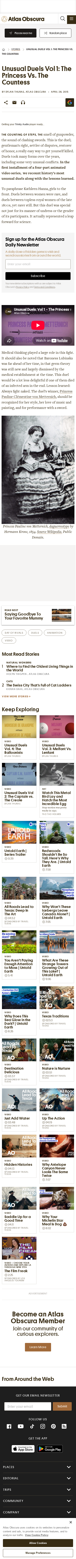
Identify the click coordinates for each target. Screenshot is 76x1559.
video (9, 640)
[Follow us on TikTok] (32, 1427)
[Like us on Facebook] (9, 1426)
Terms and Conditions (44, 287)
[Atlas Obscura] (23, 19)
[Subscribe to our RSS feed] (64, 1426)
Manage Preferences (38, 1552)
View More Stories (15, 696)
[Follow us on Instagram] (42, 1426)
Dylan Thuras (15, 92)
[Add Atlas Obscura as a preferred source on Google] (69, 102)
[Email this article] (14, 102)
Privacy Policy (22, 287)
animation (55, 633)
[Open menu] (71, 18)
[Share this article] (6, 102)
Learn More (38, 1347)
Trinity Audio (22, 124)
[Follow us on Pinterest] (53, 1426)
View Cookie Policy (36, 1535)
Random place (58, 33)
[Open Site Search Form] (62, 18)
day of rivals (14, 633)
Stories (15, 49)
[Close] (70, 1522)
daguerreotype (59, 526)
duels (35, 633)
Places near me (23, 33)
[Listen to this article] (23, 102)
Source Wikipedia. (49, 532)
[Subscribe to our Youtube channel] (20, 1426)
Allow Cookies (38, 1543)
